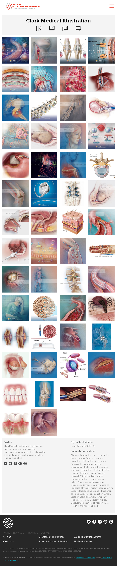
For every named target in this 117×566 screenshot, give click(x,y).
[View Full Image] (15, 50)
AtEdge (7, 537)
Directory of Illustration (51, 537)
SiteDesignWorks (83, 541)
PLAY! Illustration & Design (53, 541)
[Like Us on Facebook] (94, 522)
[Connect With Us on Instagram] (105, 522)
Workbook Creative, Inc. (85, 558)
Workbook (8, 541)
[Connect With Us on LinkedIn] (100, 522)
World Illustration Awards (87, 537)
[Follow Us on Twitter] (89, 522)
